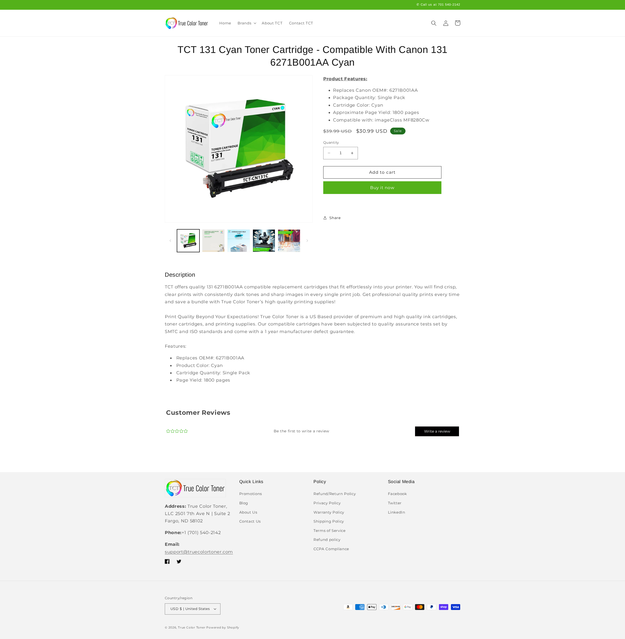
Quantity (331, 142)
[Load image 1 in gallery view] (188, 240)
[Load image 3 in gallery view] (238, 240)
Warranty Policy (328, 512)
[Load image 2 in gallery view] (213, 240)
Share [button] (335, 217)
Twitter (395, 503)
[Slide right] (307, 240)
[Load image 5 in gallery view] (289, 240)
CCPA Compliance (331, 549)
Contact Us (250, 521)
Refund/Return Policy (334, 493)
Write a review (437, 431)
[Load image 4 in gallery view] (264, 240)
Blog (243, 503)
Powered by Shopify (222, 627)
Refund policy (327, 539)
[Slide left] (170, 240)
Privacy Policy (327, 503)
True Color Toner (191, 627)
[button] (246, 23)
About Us (248, 512)
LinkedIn (396, 512)
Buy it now (382, 187)
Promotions (250, 493)
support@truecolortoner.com (199, 551)
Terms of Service (329, 530)
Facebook (397, 493)
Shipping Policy (328, 521)
